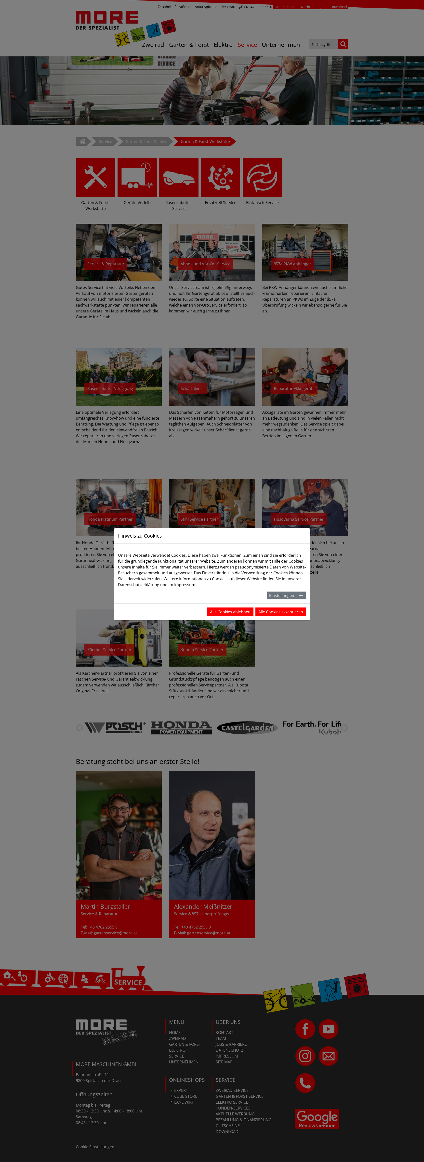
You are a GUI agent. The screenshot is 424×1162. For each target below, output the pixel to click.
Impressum (184, 584)
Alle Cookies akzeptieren (280, 612)
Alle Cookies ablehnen (230, 612)
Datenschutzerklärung (138, 584)
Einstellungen (281, 595)
